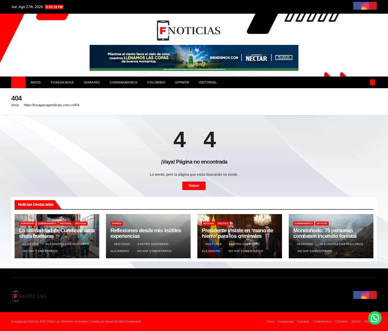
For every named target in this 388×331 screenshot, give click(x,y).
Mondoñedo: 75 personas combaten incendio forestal (325, 233)
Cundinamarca (123, 82)
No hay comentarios (40, 251)
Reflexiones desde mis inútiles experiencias (145, 233)
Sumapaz (92, 82)
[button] (365, 82)
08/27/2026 (31, 244)
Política (223, 223)
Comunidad (27, 223)
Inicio (36, 82)
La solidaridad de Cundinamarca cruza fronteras (57, 233)
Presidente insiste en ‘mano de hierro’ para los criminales (237, 233)
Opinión (182, 82)
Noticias (80, 223)
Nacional (66, 223)
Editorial (208, 82)
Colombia (156, 82)
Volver (194, 186)
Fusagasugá (62, 82)
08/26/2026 (305, 244)
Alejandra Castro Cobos (67, 244)
